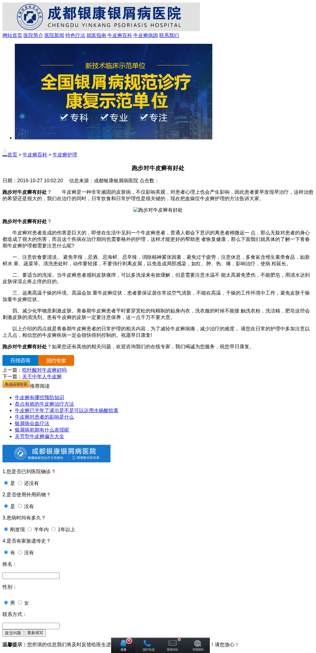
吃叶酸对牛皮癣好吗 (44, 370)
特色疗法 (75, 35)
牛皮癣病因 (145, 35)
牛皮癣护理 (64, 154)
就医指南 (96, 35)
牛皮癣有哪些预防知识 (39, 397)
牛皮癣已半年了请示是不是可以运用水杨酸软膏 (66, 410)
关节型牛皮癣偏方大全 (39, 436)
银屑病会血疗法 (32, 423)
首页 (12, 154)
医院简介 (33, 35)
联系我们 (169, 35)
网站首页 (12, 35)
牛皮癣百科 (119, 35)
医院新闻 (54, 35)
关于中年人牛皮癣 (42, 376)
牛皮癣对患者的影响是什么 (44, 416)
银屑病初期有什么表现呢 (42, 429)
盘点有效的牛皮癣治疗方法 (44, 404)
